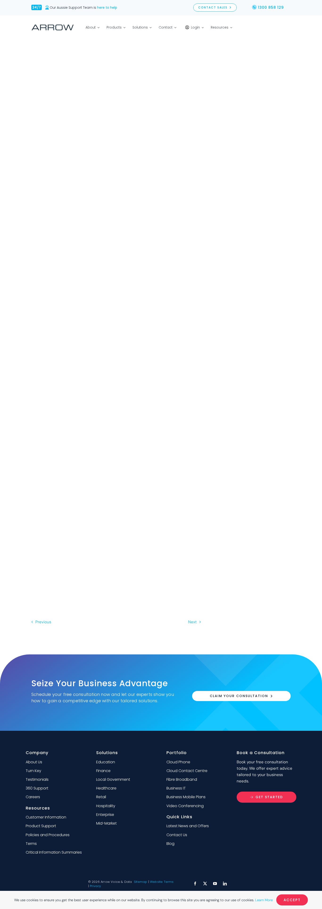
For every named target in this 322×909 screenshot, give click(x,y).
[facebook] (195, 883)
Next (192, 621)
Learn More (264, 900)
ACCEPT (292, 899)
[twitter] (205, 883)
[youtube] (215, 883)
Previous (43, 621)
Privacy (95, 886)
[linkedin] (225, 883)
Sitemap (140, 882)
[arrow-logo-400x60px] (52, 26)
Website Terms (162, 882)
